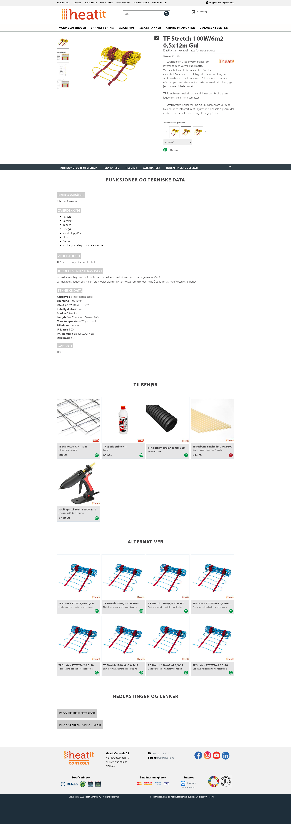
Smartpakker (150, 27)
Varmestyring (102, 27)
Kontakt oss (106, 2)
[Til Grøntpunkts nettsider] (83, 784)
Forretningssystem (158, 796)
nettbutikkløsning (179, 796)
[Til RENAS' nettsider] (69, 784)
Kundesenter (63, 2)
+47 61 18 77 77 (162, 753)
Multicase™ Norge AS (205, 796)
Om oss (77, 2)
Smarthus (127, 27)
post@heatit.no (165, 757)
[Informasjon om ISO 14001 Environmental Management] (98, 784)
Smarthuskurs (159, 2)
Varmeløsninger (72, 27)
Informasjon (123, 2)
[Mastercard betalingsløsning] (139, 783)
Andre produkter (180, 27)
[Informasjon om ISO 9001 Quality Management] (90, 784)
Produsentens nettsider (77, 713)
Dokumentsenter (214, 27)
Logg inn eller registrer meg (221, 2)
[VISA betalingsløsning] (158, 783)
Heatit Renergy (141, 2)
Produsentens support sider (80, 725)
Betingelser (91, 2)
